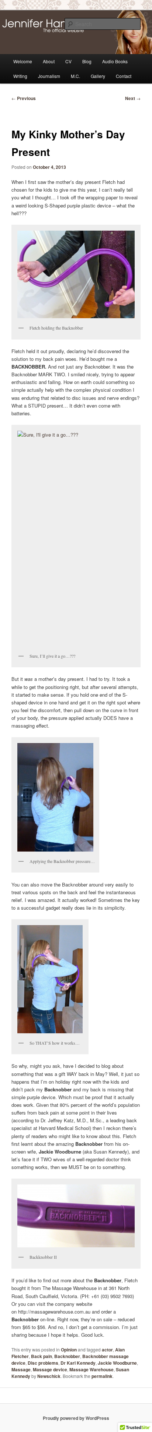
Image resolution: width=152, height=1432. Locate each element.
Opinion (69, 1349)
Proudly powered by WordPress (76, 1418)
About (49, 61)
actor (107, 1349)
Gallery (98, 76)
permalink (102, 1376)
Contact (123, 76)
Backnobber (67, 1356)
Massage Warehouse (91, 1369)
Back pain (41, 1356)
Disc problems (43, 1363)
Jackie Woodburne (117, 1363)
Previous (23, 98)
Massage (21, 1369)
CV (68, 61)
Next (133, 98)
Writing (20, 76)
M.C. (75, 76)
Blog (86, 61)
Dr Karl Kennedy (78, 1363)
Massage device (50, 1369)
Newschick (49, 1376)
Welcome (22, 61)
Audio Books (115, 61)
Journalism (49, 76)
